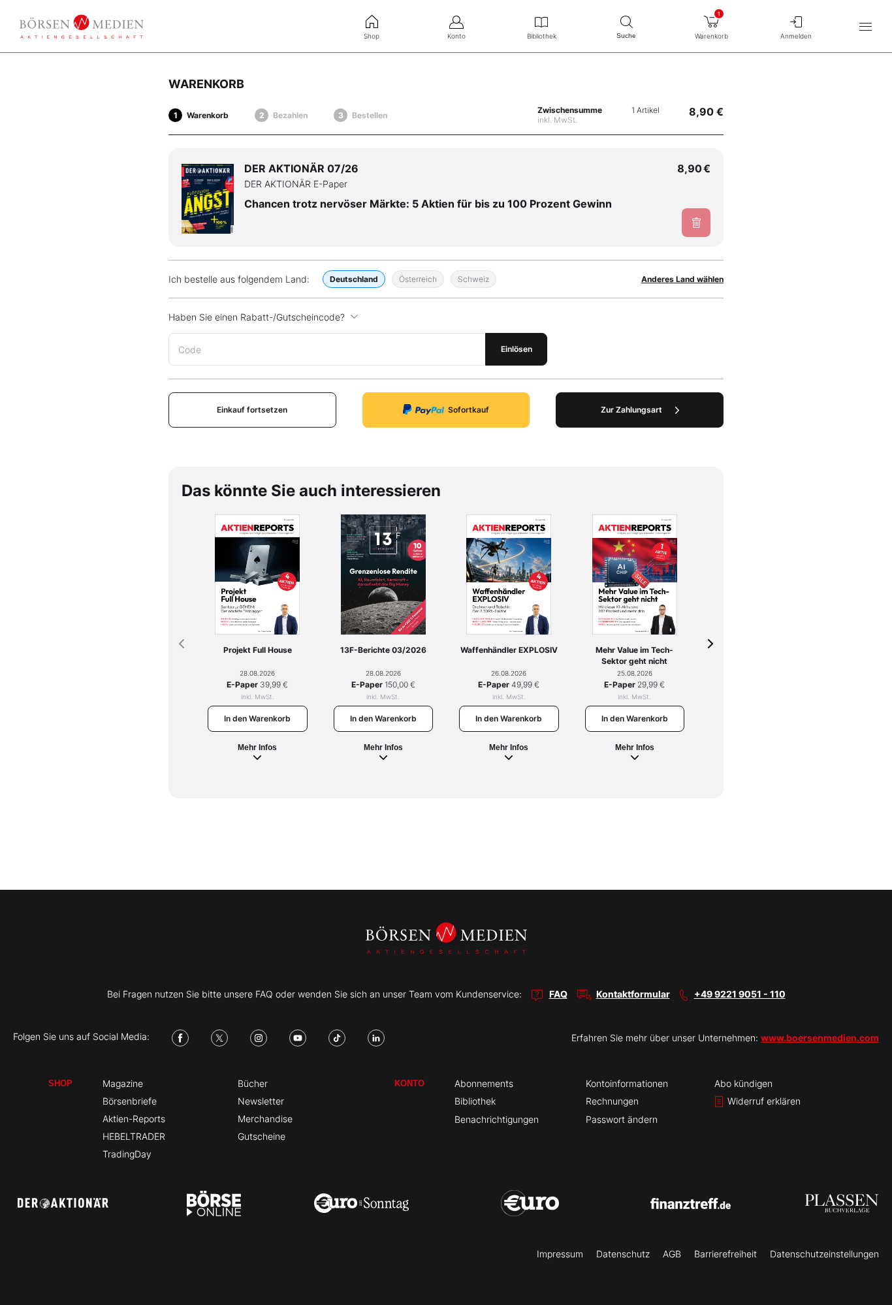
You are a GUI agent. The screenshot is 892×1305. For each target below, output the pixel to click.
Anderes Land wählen (682, 279)
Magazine (123, 1083)
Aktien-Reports (134, 1118)
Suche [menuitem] (626, 35)
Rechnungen (612, 1101)
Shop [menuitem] (371, 36)
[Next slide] (710, 644)
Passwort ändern (622, 1119)
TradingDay (127, 1153)
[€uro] (530, 1203)
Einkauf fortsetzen (252, 410)
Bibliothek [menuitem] (541, 36)
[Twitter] (219, 1038)
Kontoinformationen (627, 1083)
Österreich (418, 279)
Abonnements (483, 1083)
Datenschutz (623, 1253)
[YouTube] (297, 1038)
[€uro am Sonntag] (361, 1203)
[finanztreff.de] (690, 1203)
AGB (672, 1253)
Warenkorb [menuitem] (711, 25)
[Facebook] (180, 1038)
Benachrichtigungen (496, 1119)
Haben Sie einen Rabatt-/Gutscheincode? (256, 316)
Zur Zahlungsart (631, 410)
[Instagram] (258, 1038)
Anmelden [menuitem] (796, 36)
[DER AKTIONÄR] (63, 1203)
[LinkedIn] (376, 1038)
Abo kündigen (743, 1083)
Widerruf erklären (763, 1101)
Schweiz (473, 279)
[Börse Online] (214, 1203)
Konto (409, 1083)
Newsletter (261, 1101)
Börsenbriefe (130, 1101)
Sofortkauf (468, 410)
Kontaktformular (633, 993)
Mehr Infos (257, 747)
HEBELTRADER (134, 1136)
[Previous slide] (181, 644)
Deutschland (354, 279)
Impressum (560, 1253)
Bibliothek (475, 1101)
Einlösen (516, 349)
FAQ (558, 993)
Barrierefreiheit (725, 1253)
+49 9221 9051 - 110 (740, 993)
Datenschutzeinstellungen (824, 1253)
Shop (60, 1083)
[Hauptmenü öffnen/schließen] (865, 26)
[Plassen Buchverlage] (841, 1203)
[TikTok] (336, 1038)
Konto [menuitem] (456, 36)
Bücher (253, 1083)
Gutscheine (261, 1136)
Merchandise (265, 1118)
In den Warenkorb (257, 718)
